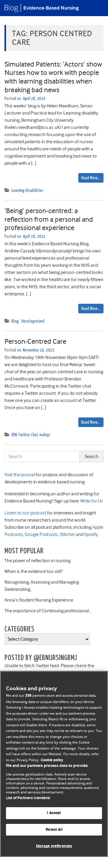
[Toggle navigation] (96, 8)
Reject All (54, 829)
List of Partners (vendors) (28, 798)
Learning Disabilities (27, 190)
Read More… (90, 178)
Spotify (90, 534)
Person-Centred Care (35, 341)
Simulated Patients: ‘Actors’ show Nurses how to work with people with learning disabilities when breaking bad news (53, 77)
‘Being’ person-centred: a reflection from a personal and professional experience (48, 219)
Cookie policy (52, 760)
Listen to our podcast (25, 513)
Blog (15, 321)
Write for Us (91, 501)
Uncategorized (32, 321)
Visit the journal (19, 474)
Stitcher (67, 534)
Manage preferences (54, 846)
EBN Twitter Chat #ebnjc (30, 435)
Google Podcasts (41, 534)
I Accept (54, 813)
